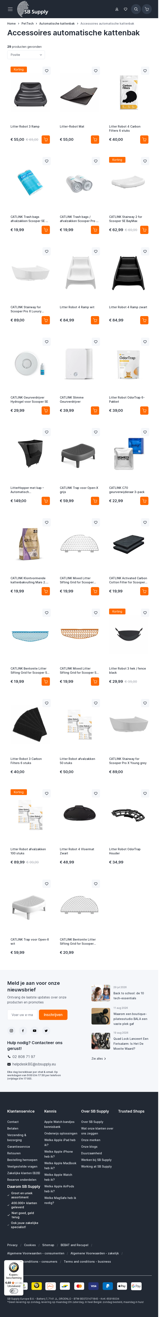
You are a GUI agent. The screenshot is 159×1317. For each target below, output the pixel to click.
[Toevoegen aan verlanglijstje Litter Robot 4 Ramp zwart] (145, 251)
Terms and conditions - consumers (32, 1261)
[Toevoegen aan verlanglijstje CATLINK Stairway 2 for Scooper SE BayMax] (145, 161)
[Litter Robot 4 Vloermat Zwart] (79, 815)
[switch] (14, 1290)
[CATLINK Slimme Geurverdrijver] (79, 363)
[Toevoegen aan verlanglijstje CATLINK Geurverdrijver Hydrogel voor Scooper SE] (46, 342)
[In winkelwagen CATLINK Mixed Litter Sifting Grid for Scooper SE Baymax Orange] (95, 681)
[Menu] (20, 1262)
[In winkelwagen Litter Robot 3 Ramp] (46, 139)
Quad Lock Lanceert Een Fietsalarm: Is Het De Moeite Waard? (130, 1043)
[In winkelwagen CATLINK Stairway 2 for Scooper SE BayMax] (144, 230)
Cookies (30, 1245)
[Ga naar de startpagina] (32, 9)
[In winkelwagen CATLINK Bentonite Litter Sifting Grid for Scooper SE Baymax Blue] (46, 681)
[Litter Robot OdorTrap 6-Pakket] (128, 363)
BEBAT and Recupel (74, 1245)
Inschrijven (53, 1015)
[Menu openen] (11, 9)
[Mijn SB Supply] (116, 9)
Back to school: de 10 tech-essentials (128, 995)
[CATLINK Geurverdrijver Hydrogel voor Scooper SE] (30, 363)
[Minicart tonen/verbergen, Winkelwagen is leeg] (147, 9)
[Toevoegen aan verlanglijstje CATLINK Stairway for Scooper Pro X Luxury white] (46, 251)
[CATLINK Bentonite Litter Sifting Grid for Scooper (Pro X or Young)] (79, 905)
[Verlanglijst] (125, 9)
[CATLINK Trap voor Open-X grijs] (79, 453)
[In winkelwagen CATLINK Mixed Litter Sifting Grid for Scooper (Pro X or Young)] (95, 591)
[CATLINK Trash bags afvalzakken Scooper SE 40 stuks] (30, 182)
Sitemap (48, 1245)
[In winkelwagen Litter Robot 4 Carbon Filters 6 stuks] (144, 139)
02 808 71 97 (23, 1056)
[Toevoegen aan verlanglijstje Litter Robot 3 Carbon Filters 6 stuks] (46, 703)
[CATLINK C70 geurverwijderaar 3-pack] (128, 453)
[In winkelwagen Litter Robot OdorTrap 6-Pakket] (144, 410)
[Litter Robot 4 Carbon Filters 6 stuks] (128, 92)
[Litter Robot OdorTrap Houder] (128, 815)
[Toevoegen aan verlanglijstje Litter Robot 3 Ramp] (46, 71)
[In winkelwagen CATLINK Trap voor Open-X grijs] (95, 501)
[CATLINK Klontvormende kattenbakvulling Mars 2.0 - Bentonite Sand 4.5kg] (30, 544)
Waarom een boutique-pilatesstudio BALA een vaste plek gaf (130, 1019)
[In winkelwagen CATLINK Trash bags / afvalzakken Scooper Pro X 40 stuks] (95, 230)
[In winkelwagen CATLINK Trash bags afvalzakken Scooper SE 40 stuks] (46, 230)
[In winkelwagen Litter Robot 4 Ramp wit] (95, 320)
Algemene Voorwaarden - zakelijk (95, 1253)
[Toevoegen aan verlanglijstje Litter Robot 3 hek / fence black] (145, 613)
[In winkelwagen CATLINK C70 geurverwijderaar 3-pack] (144, 501)
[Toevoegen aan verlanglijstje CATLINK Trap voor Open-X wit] (46, 884)
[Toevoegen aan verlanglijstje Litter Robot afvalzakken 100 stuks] (46, 793)
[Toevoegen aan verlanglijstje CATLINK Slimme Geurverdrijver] (96, 342)
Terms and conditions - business (87, 1261)
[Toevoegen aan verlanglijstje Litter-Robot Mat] (96, 71)
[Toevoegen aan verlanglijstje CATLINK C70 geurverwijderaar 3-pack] (145, 432)
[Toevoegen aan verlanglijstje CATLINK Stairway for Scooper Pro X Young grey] (145, 703)
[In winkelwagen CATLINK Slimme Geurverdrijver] (95, 410)
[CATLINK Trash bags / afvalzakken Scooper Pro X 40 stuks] (79, 182)
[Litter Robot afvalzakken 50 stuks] (79, 724)
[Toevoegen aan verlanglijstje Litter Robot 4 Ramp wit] (96, 251)
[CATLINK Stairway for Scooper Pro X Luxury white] (30, 273)
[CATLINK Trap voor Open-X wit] (30, 905)
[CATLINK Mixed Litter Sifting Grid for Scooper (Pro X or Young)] (79, 544)
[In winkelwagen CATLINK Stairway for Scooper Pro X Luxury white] (46, 320)
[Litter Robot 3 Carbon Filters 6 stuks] (30, 724)
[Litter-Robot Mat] (79, 92)
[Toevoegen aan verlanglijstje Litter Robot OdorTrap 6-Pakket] (145, 342)
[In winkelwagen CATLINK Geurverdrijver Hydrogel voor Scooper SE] (46, 410)
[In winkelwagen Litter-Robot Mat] (95, 139)
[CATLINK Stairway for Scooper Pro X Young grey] (128, 724)
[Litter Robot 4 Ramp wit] (79, 273)
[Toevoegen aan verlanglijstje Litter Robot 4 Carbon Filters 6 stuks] (145, 71)
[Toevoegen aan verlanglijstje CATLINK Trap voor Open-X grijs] (96, 432)
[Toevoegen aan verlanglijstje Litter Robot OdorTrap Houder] (145, 793)
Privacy (12, 1245)
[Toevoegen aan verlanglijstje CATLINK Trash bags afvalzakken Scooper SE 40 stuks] (46, 161)
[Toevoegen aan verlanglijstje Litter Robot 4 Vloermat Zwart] (96, 793)
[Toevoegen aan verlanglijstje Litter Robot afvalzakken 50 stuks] (96, 703)
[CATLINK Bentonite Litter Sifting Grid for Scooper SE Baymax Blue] (30, 634)
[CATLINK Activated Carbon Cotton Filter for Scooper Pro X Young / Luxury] (128, 544)
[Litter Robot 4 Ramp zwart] (128, 273)
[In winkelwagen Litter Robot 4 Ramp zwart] (144, 320)
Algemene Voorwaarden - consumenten (35, 1253)
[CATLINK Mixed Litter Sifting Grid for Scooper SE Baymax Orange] (79, 634)
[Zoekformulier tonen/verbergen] (136, 9)
